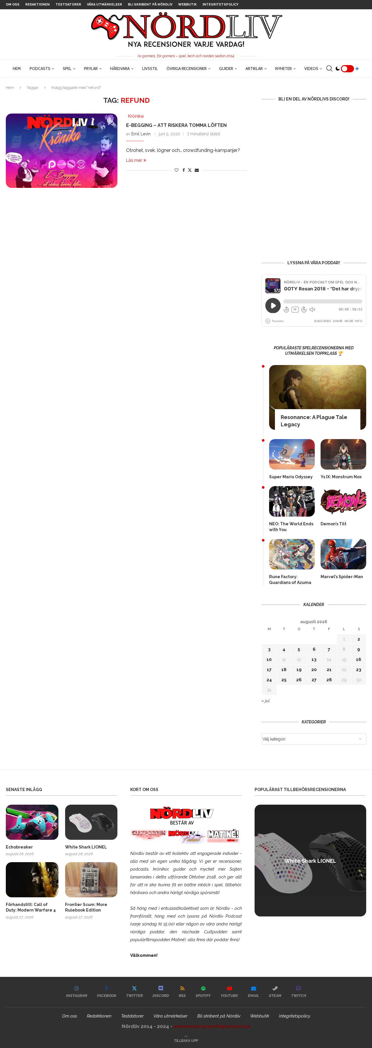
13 (314, 659)
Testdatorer (68, 4)
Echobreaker (19, 847)
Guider (226, 68)
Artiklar (254, 68)
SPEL (67, 68)
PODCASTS (40, 68)
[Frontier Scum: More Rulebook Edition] (91, 879)
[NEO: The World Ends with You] (292, 501)
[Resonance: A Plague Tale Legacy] (317, 397)
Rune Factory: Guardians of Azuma (290, 579)
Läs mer (134, 160)
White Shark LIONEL (86, 847)
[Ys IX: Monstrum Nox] (343, 454)
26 (299, 679)
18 (284, 669)
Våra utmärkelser (104, 4)
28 (329, 679)
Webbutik (187, 4)
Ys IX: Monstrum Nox (341, 476)
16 (358, 659)
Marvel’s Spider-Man (342, 576)
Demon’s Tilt (333, 524)
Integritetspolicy (220, 4)
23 (358, 669)
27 (314, 679)
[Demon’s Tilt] (343, 501)
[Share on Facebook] (184, 170)
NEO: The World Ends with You (291, 527)
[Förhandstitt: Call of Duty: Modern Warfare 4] (32, 879)
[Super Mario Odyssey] (292, 454)
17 (269, 669)
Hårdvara (120, 68)
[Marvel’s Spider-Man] (343, 554)
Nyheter (283, 68)
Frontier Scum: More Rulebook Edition (86, 907)
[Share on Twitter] (190, 170)
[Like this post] (176, 170)
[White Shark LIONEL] (91, 822)
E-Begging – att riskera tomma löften (176, 125)
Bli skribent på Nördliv (150, 4)
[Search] (329, 68)
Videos (311, 68)
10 (269, 659)
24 (269, 679)
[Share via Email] (197, 170)
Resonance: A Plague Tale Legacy (314, 420)
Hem (17, 68)
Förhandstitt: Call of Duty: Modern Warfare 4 (31, 907)
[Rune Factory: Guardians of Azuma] (292, 554)
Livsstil (150, 68)
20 (314, 669)
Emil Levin (141, 134)
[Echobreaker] (32, 822)
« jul (266, 700)
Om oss (12, 4)
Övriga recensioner (187, 68)
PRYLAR (91, 68)
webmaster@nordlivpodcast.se (212, 1026)
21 (329, 669)
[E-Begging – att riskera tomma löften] (61, 151)
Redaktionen (37, 4)
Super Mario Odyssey (291, 476)
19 (299, 669)
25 (284, 679)
